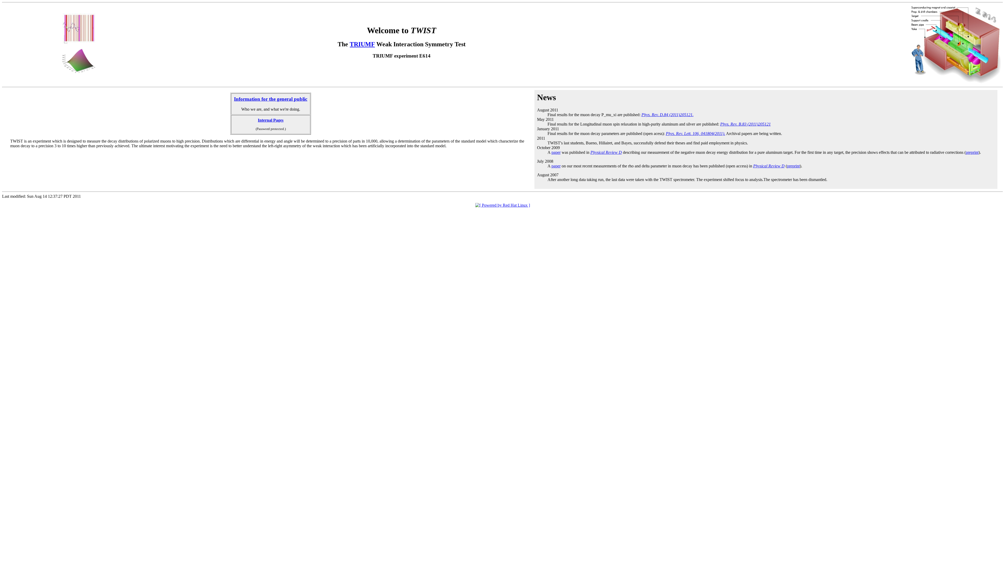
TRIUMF (362, 44)
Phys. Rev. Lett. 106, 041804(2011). (695, 133)
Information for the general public (270, 99)
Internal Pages (270, 120)
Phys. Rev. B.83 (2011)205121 (745, 124)
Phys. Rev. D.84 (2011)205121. (667, 114)
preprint (972, 152)
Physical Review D (606, 152)
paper (556, 152)
